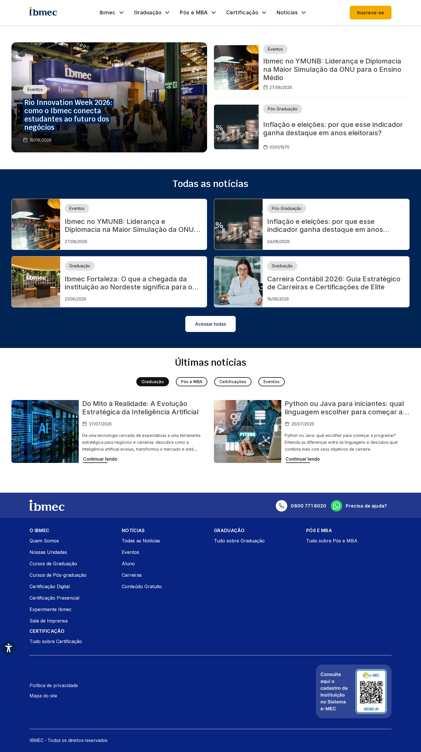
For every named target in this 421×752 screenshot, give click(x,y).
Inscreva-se (370, 12)
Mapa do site (43, 696)
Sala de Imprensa (48, 621)
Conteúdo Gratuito (142, 586)
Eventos (271, 381)
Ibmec (108, 12)
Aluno (128, 563)
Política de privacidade (53, 685)
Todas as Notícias (141, 541)
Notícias (287, 12)
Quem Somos (44, 541)
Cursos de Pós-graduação (57, 575)
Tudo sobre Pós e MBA (331, 541)
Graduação (148, 12)
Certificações (232, 381)
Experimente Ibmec (50, 609)
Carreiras (132, 575)
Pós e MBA (194, 12)
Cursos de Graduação (53, 563)
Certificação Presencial (54, 598)
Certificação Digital (49, 586)
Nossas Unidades (48, 552)
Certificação (242, 12)
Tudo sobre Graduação (239, 541)
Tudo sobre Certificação (55, 641)
